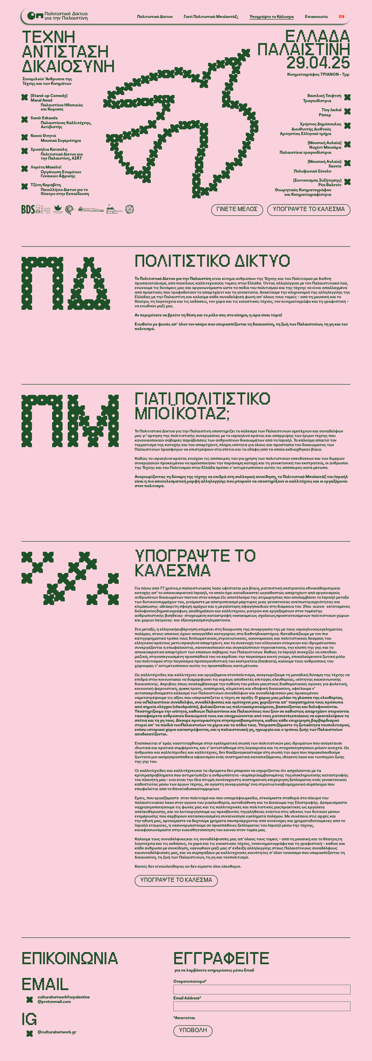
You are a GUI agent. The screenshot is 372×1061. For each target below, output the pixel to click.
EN (341, 16)
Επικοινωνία (316, 16)
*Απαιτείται (184, 1017)
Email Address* (187, 998)
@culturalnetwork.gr (57, 1032)
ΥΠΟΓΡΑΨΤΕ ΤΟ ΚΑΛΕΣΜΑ (309, 209)
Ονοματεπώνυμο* (189, 981)
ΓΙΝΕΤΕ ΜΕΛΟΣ (237, 209)
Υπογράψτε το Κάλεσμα (272, 16)
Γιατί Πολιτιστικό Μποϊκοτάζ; (211, 16)
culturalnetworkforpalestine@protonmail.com (64, 999)
